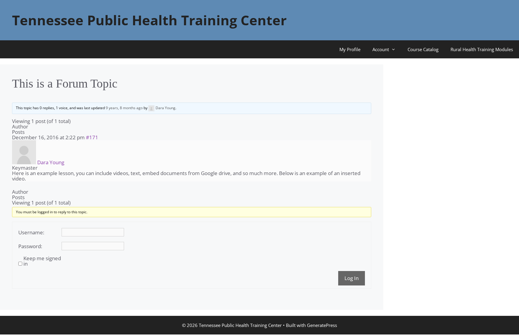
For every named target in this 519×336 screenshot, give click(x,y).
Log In (351, 278)
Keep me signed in (42, 261)
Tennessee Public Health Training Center (149, 20)
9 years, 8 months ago (124, 107)
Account (380, 49)
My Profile (349, 49)
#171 (92, 137)
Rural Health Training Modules (482, 49)
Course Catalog (423, 49)
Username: (31, 232)
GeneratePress (322, 325)
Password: (30, 246)
